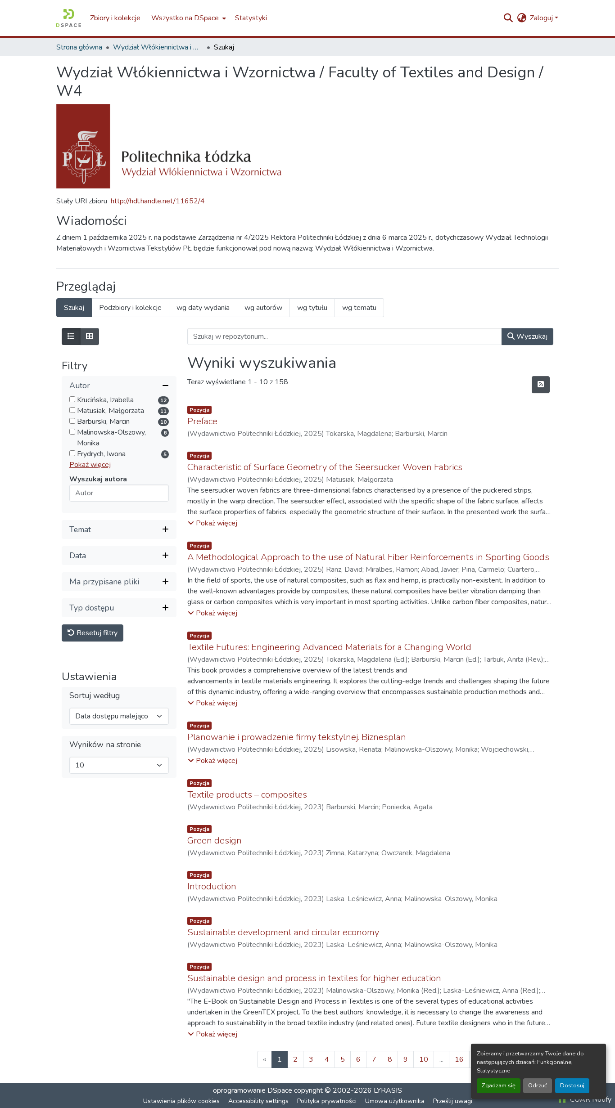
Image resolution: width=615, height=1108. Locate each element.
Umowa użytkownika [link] (395, 1101)
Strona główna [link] (79, 47)
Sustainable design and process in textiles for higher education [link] (314, 978)
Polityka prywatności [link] (327, 1101)
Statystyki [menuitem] (251, 18)
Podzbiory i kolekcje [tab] (130, 308)
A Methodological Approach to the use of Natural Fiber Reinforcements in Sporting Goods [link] (368, 557)
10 (423, 1059)
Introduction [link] (211, 886)
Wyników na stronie (105, 744)
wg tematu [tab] (359, 308)
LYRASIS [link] (388, 1090)
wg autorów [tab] (263, 308)
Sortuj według (94, 695)
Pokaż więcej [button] (90, 465)
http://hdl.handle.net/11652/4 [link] (158, 201)
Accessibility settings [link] (258, 1101)
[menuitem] (187, 18)
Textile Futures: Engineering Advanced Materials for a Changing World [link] (329, 647)
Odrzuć (537, 1085)
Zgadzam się (499, 1085)
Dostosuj (572, 1085)
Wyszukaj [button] (531, 336)
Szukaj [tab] (74, 308)
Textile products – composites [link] (247, 795)
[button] (68, 18)
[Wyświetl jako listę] (71, 336)
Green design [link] (214, 840)
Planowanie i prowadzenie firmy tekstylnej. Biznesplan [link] (296, 737)
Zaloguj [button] (542, 18)
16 (459, 1059)
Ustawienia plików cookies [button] (181, 1101)
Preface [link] (202, 421)
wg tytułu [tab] (312, 308)
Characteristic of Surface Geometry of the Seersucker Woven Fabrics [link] (324, 467)
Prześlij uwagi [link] (452, 1101)
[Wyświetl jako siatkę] (89, 336)
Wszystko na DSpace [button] (185, 18)
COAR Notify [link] (589, 1099)
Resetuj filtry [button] (96, 633)
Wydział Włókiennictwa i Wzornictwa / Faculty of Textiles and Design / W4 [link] (158, 47)
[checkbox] (72, 399)
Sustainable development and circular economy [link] (283, 932)
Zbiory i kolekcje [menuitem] (115, 18)
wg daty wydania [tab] (203, 308)
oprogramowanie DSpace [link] (252, 1090)
